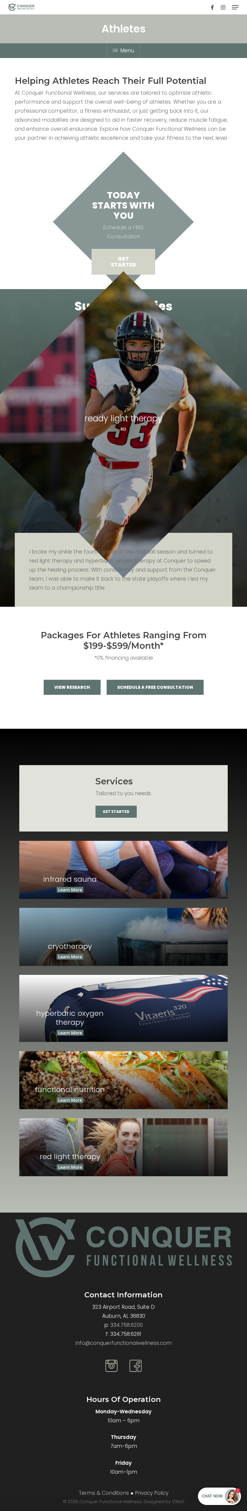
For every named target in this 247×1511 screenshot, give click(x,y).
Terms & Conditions (104, 1493)
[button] (235, 7)
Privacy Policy (151, 1493)
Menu (127, 50)
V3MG (178, 1502)
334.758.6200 (126, 1325)
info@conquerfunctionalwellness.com (124, 1343)
